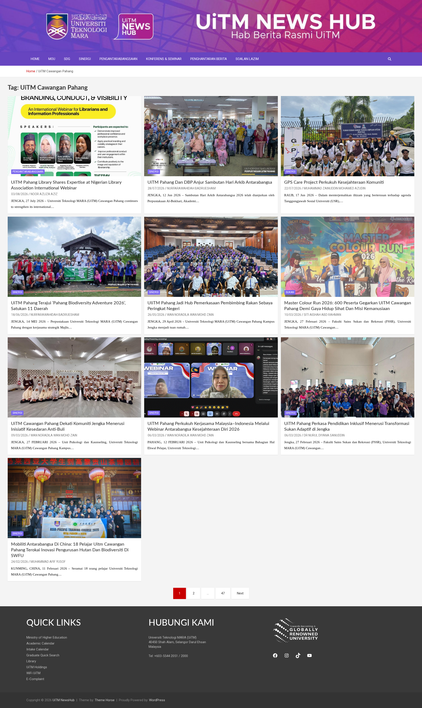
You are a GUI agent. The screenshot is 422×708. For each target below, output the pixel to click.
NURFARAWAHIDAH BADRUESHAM (191, 188)
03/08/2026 (19, 194)
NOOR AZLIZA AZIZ (44, 194)
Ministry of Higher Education (46, 637)
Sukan (290, 292)
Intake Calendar (37, 649)
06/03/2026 (156, 435)
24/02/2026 (19, 561)
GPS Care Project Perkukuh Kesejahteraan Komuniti (334, 182)
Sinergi (85, 59)
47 (223, 593)
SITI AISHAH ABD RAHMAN (322, 314)
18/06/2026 (19, 314)
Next (240, 593)
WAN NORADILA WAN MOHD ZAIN (190, 314)
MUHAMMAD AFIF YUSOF (48, 561)
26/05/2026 (156, 314)
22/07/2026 (292, 188)
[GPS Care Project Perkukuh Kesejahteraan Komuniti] (347, 136)
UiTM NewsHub (64, 700)
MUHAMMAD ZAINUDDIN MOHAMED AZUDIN (335, 188)
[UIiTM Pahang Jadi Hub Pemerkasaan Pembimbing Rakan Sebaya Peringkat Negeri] (211, 256)
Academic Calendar (40, 643)
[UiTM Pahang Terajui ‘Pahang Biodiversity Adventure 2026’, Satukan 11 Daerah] (74, 256)
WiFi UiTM (33, 673)
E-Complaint (35, 679)
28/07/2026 (156, 188)
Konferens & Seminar (164, 59)
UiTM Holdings (36, 667)
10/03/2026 (292, 314)
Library (31, 661)
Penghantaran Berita (208, 59)
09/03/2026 (19, 435)
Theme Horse (105, 700)
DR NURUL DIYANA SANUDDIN (324, 435)
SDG (67, 59)
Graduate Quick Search (42, 655)
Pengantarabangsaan (118, 59)
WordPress (157, 700)
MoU (51, 59)
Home (35, 59)
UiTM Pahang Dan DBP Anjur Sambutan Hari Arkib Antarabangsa (209, 182)
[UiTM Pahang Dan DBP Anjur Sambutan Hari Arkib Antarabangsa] (211, 136)
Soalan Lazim (247, 59)
